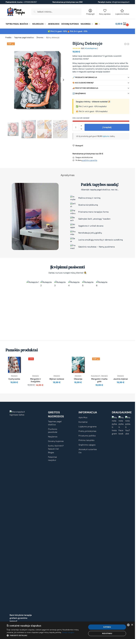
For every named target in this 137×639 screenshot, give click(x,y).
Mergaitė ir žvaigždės (35, 380)
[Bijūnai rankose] (56, 364)
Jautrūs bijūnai (120, 379)
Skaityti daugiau (68, 632)
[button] (122, 24)
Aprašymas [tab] (68, 175)
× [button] (132, 625)
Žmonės (40, 37)
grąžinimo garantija (89, 160)
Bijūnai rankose (57, 379)
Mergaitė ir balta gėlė (99, 380)
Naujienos (52, 436)
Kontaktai (83, 422)
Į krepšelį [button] (14, 388)
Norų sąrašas (105, 14)
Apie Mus (83, 417)
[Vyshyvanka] (14, 364)
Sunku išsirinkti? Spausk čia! (56, 447)
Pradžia (8, 37)
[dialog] (67, 630)
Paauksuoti (95, 376)
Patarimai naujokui (52, 458)
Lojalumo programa (87, 426)
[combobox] (128, 625)
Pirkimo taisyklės (86, 440)
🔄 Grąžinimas (79, 93)
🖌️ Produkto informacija (85, 77)
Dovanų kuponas (56, 441)
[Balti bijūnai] (128, 44)
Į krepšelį (106, 127)
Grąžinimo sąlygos (87, 444)
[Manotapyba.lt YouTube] (128, 425)
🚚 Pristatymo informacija (85, 88)
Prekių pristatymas (87, 431)
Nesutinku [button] (107, 633)
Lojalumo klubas (122, 14)
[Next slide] (63, 80)
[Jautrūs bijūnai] (120, 364)
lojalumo (106, 136)
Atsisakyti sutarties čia (88, 451)
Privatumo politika (87, 435)
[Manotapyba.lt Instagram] (114, 425)
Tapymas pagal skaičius (24, 37)
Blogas (51, 452)
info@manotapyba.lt (120, 2)
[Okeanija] (78, 364)
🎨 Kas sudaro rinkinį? (83, 83)
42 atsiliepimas (91, 48)
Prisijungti (90, 14)
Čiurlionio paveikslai (52, 431)
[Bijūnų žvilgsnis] (125, 44)
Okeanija (78, 379)
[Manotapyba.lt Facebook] (121, 425)
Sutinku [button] (107, 627)
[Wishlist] (19, 360)
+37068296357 (21, 2)
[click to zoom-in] (37, 80)
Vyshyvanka (14, 379)
